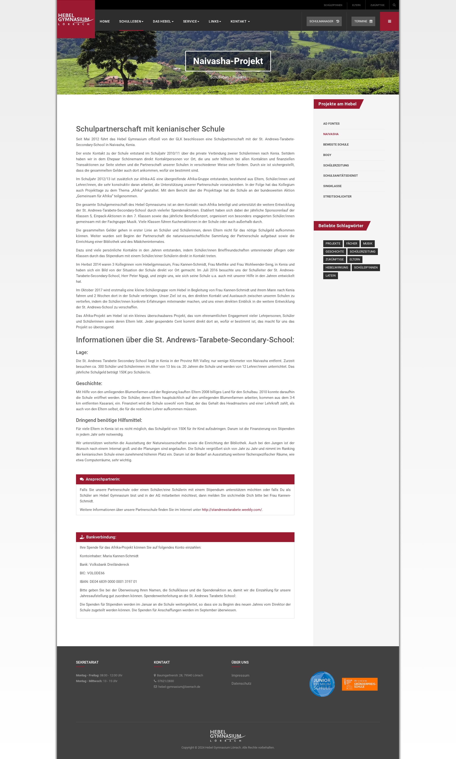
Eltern (356, 5)
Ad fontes (331, 123)
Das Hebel (162, 21)
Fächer (351, 243)
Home (105, 21)
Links (214, 21)
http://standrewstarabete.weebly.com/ (232, 510)
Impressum (240, 675)
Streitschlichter (337, 196)
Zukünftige (377, 5)
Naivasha (331, 134)
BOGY (327, 155)
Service (190, 21)
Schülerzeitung (336, 165)
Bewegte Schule (336, 144)
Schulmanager (321, 21)
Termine (360, 21)
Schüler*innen (333, 5)
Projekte (333, 243)
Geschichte (335, 251)
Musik (367, 243)
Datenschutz (241, 683)
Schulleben (130, 21)
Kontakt (239, 21)
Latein (331, 275)
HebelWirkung (337, 267)
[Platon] (76, 19)
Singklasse (332, 186)
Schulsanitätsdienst (340, 175)
